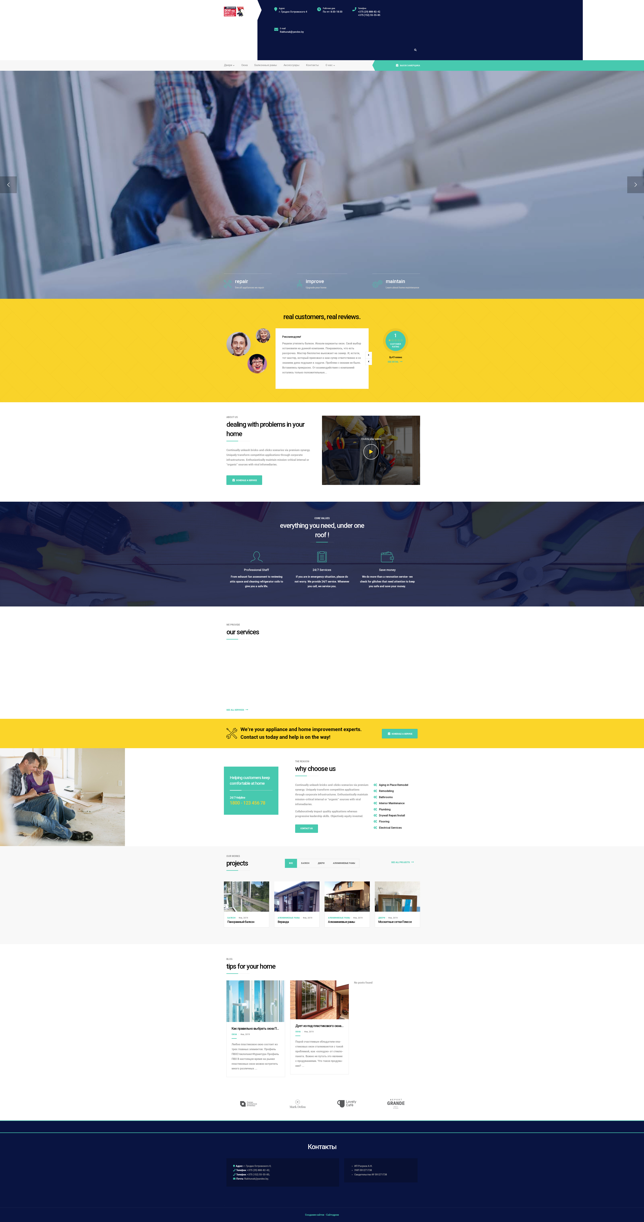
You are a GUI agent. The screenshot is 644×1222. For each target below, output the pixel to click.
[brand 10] (248, 1104)
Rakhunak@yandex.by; (256, 1178)
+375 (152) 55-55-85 (369, 15)
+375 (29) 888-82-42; (258, 1170)
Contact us (306, 828)
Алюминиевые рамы (344, 863)
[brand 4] (396, 1104)
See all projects (400, 862)
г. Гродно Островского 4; (257, 1166)
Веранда (283, 922)
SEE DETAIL (393, 362)
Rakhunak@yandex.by (292, 32)
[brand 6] (298, 1104)
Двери (321, 863)
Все (291, 863)
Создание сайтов (314, 1214)
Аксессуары (291, 65)
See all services (235, 710)
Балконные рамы (265, 65)
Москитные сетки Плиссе (395, 922)
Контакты (312, 65)
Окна (244, 65)
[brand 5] (347, 1104)
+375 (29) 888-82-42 (369, 11)
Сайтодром (332, 1214)
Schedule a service (246, 480)
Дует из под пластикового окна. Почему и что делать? (335, 1026)
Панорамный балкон (240, 922)
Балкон (305, 863)
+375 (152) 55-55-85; (258, 1174)
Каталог (233, 215)
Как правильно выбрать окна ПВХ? (257, 1028)
